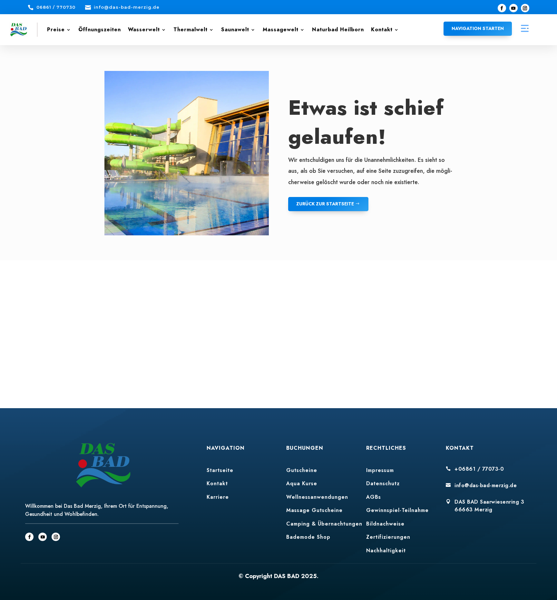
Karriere (218, 497)
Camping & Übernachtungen (324, 523)
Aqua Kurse (301, 483)
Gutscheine (301, 470)
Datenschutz (383, 483)
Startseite (220, 470)
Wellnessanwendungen (317, 497)
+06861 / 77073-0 (479, 469)
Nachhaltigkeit (386, 550)
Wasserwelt (144, 29)
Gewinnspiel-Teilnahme (397, 510)
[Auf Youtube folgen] (513, 8)
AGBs (373, 497)
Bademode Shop (308, 537)
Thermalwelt (190, 29)
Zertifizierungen (388, 537)
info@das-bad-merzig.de (485, 485)
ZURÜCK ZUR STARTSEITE (325, 204)
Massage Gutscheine (314, 510)
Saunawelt (235, 29)
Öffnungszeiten (99, 29)
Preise (56, 29)
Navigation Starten (478, 28)
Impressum (380, 470)
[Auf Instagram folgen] (525, 8)
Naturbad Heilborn (338, 29)
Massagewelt (280, 29)
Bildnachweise (385, 523)
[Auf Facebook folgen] (502, 8)
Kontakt (382, 29)
